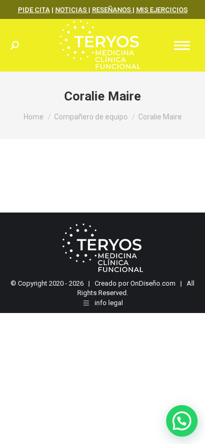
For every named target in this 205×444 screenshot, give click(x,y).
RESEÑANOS (112, 10)
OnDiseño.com (153, 283)
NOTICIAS (71, 10)
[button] (182, 421)
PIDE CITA (34, 10)
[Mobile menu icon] (181, 45)
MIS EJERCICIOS (162, 10)
